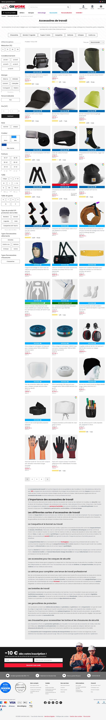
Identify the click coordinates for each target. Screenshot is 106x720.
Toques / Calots (45, 35)
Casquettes (58, 35)
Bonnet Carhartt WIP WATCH (88, 190)
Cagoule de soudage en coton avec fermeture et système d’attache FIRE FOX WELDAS (37, 269)
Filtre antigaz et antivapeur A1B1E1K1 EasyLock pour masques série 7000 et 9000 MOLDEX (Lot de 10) (64, 348)
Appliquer (10, 116)
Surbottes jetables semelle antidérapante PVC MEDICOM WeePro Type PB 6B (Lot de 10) (92, 308)
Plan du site (86, 716)
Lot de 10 (5, 64)
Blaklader (15, 79)
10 (7, 49)
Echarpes (81, 35)
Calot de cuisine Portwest (60, 153)
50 (17, 49)
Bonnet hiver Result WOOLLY (60, 114)
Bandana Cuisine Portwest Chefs (62, 75)
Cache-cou (6, 244)
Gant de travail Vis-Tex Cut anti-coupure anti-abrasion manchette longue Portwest (37, 463)
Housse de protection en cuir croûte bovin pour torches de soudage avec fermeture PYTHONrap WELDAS (92, 230)
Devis (92, 9)
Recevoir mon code (33, 665)
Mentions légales (49, 716)
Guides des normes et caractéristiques (50, 690)
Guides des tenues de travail (50, 693)
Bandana (6, 217)
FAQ (92, 692)
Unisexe (15, 127)
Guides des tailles (49, 687)
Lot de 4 (5, 60)
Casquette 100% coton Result (34, 114)
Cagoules (6, 221)
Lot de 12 (15, 64)
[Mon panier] (101, 6)
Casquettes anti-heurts (10, 226)
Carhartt (5, 83)
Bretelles (10, 240)
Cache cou (91, 35)
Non (10, 100)
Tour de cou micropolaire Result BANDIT (91, 75)
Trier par (86, 42)
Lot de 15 (10, 69)
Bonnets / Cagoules (29, 35)
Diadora (16, 88)
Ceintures (70, 35)
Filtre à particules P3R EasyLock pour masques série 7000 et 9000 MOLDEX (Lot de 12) (64, 386)
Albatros (5, 79)
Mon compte (83, 9)
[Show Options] (61, 660)
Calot (16, 221)
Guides (47, 683)
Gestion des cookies (76, 716)
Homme (5, 127)
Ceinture (15, 244)
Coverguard (6, 88)
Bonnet (15, 217)
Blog (46, 685)
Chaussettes (14, 35)
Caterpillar (15, 83)
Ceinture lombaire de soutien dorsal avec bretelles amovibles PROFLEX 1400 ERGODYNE (64, 269)
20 (12, 49)
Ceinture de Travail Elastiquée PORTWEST (37, 153)
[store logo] (13, 7)
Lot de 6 (15, 60)
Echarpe (6, 249)
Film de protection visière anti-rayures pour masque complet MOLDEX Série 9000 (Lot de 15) (36, 386)
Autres (16, 249)
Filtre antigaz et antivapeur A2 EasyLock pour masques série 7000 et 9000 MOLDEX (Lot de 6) (37, 348)
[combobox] (49, 7)
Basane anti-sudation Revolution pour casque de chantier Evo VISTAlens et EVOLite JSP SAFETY (90, 269)
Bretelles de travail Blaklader (33, 190)
